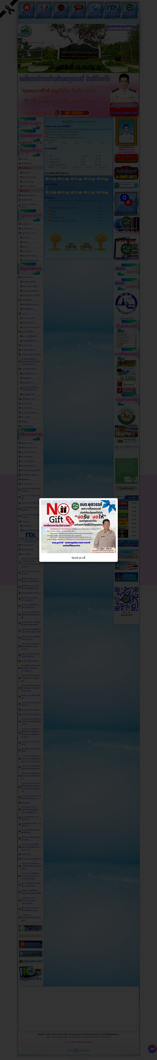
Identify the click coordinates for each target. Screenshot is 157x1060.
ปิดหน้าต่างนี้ (78, 558)
